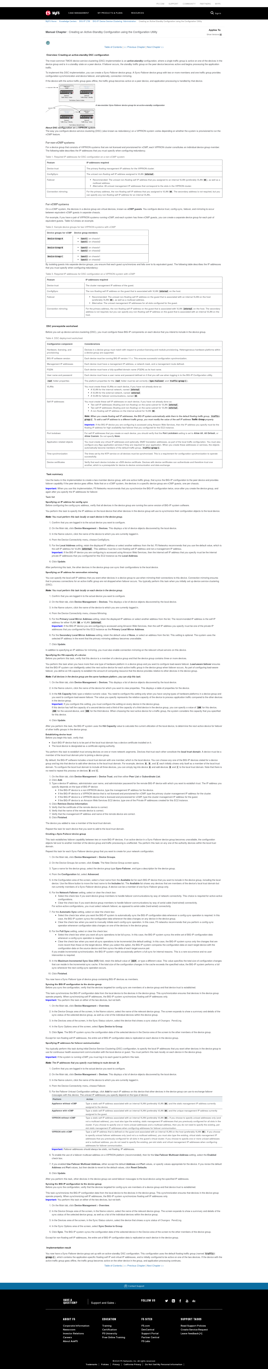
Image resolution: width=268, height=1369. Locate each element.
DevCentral (147, 1329)
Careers (67, 1337)
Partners (205, 3)
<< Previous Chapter (135, 46)
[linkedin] (172, 1300)
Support (174, 3)
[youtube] (185, 1300)
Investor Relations (73, 1333)
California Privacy (132, 1364)
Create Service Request (194, 1329)
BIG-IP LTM (84, 21)
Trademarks (91, 1364)
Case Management (78, 13)
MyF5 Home (51, 21)
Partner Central (150, 1337)
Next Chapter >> (155, 46)
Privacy (116, 1364)
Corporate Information (76, 1325)
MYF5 (218, 3)
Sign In (218, 13)
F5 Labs (145, 1341)
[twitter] (165, 1300)
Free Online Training (113, 1337)
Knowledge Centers (67, 21)
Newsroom (69, 1329)
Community (189, 3)
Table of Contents (113, 46)
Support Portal (150, 1333)
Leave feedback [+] (191, 1333)
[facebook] (179, 1300)
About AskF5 (70, 1341)
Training (107, 1325)
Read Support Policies (193, 1325)
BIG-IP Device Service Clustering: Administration (114, 21)
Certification (109, 1329)
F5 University (109, 1333)
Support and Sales (103, 1302)
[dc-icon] (192, 1300)
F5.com (160, 3)
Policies (105, 1364)
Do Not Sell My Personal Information (163, 1364)
